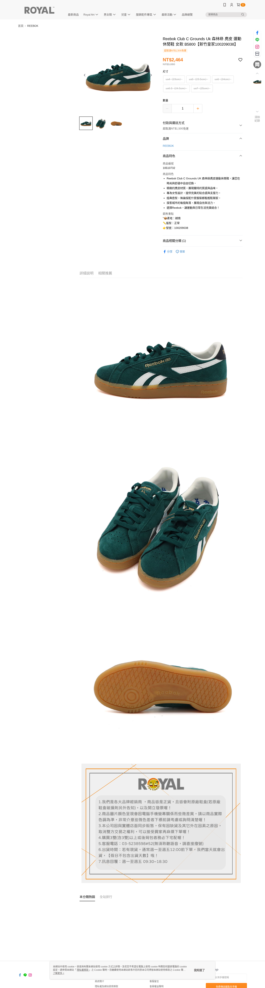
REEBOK (168, 145)
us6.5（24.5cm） (176, 88)
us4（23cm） (174, 79)
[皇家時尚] (39, 10)
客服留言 (154, 981)
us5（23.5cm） (198, 79)
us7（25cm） (202, 88)
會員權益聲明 (157, 986)
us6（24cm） (223, 79)
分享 (169, 251)
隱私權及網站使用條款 (106, 986)
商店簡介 (99, 981)
